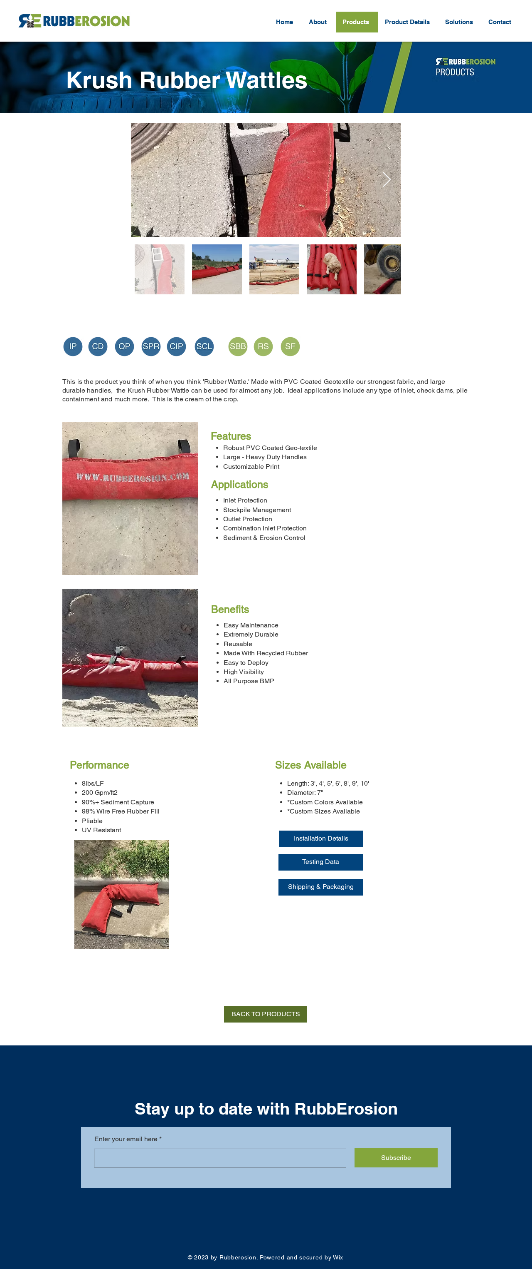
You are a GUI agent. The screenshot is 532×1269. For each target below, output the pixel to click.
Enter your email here (126, 1139)
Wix (338, 1257)
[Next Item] (387, 180)
